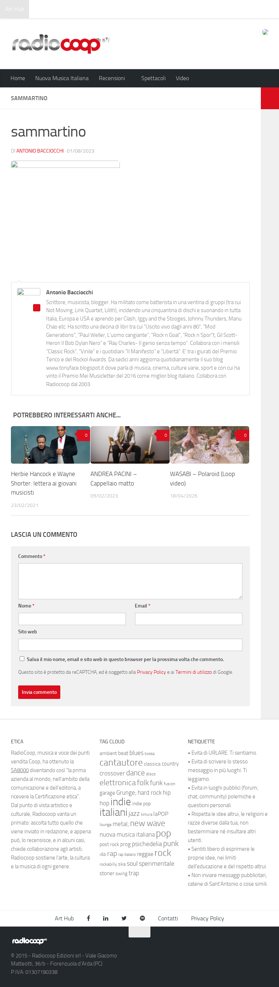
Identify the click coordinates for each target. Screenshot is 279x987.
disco (150, 773)
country (170, 763)
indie (120, 801)
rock (162, 852)
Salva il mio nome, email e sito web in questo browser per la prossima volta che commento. (125, 659)
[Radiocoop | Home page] (60, 44)
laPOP (160, 814)
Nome (26, 606)
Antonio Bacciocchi (40, 151)
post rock (109, 844)
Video (182, 78)
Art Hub (14, 8)
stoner (107, 873)
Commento (31, 556)
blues (136, 753)
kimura (146, 814)
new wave (147, 823)
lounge (106, 824)
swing (122, 873)
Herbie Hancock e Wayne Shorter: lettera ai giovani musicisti (44, 483)
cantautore (121, 762)
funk (156, 783)
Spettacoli (153, 78)
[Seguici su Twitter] (250, 944)
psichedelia (147, 844)
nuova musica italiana (127, 834)
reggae (145, 853)
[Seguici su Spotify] (263, 944)
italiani (114, 812)
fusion (169, 783)
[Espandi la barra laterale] (270, 98)
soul (132, 864)
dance (135, 772)
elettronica (118, 782)
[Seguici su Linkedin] (237, 944)
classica (152, 764)
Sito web (27, 632)
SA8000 (20, 770)
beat (123, 753)
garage (107, 793)
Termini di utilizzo (193, 672)
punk (171, 843)
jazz (134, 814)
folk (143, 782)
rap (112, 853)
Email (142, 606)
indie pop (141, 804)
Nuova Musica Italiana (62, 78)
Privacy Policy (151, 672)
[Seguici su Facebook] (224, 944)
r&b (103, 854)
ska (122, 864)
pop (163, 833)
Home (18, 78)
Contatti (168, 918)
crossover (112, 773)
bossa (149, 753)
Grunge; (126, 792)
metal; (121, 824)
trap (134, 873)
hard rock (150, 792)
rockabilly (108, 864)
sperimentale (156, 864)
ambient (108, 753)
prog (125, 844)
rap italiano (127, 854)
